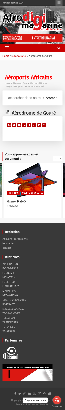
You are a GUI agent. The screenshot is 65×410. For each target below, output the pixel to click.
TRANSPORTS (10, 322)
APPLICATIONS (10, 263)
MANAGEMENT (10, 286)
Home (7, 83)
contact (6, 247)
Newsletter (8, 243)
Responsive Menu (59, 3)
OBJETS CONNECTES (32, 193)
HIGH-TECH (13, 193)
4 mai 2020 (12, 205)
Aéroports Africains (38, 83)
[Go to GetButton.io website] (57, 407)
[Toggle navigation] (6, 48)
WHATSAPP (9, 331)
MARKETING (9, 290)
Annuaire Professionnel (15, 238)
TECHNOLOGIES (11, 313)
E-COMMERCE (10, 268)
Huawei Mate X (16, 201)
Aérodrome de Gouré (34, 86)
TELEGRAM (8, 317)
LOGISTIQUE (9, 281)
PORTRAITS (8, 304)
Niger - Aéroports (15, 86)
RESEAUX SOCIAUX (13, 308)
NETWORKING (10, 295)
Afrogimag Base (20, 83)
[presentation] (55, 158)
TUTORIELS (8, 326)
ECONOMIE (8, 272)
